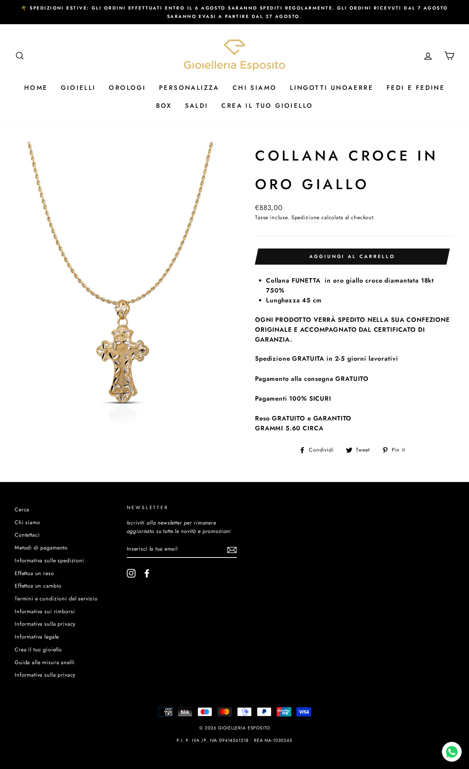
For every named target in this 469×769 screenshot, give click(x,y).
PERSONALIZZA (189, 87)
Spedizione (305, 217)
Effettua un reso (34, 573)
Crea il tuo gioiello (38, 649)
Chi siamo (27, 522)
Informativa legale (37, 636)
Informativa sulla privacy (45, 624)
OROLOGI (127, 87)
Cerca (22, 509)
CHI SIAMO (255, 87)
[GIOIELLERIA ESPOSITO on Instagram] (131, 573)
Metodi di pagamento (41, 547)
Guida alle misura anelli (44, 662)
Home (36, 87)
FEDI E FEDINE (416, 87)
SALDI (196, 105)
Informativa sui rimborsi (45, 611)
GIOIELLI (78, 87)
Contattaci (27, 534)
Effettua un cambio (38, 585)
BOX (164, 105)
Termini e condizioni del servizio (56, 598)
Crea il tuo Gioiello (267, 105)
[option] (234, 12)
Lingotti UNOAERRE (331, 87)
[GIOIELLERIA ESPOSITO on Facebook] (147, 573)
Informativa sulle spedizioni (49, 560)
